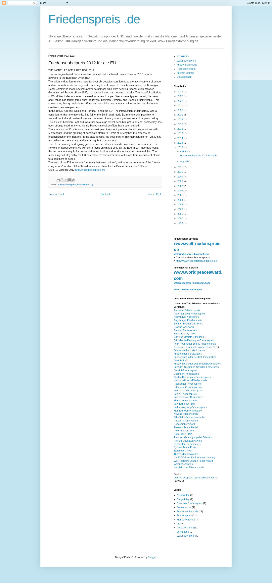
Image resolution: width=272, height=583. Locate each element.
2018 (180, 119)
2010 (180, 171)
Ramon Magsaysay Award (188, 440)
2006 (180, 190)
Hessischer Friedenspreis (188, 383)
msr (179, 523)
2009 (180, 176)
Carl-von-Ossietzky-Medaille (189, 337)
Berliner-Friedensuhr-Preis (188, 323)
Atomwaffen (183, 495)
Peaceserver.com (186, 69)
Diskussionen (184, 76)
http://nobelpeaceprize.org (90, 169)
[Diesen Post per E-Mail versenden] (58, 180)
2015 (180, 133)
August (184, 161)
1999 (180, 223)
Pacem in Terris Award (186, 420)
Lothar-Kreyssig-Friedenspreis (190, 407)
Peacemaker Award (184, 424)
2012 (180, 147)
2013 (180, 142)
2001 (180, 214)
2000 (180, 218)
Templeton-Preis (183, 450)
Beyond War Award (184, 327)
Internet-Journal (185, 73)
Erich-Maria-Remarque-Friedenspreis (194, 340)
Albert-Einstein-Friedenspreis (189, 313)
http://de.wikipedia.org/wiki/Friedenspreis (196, 477)
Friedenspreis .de (94, 19)
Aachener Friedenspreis (187, 310)
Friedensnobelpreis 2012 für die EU (199, 155)
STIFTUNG (183, 56)
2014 (180, 138)
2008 (180, 181)
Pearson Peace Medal (186, 427)
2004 (180, 200)
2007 (180, 186)
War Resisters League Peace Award (193, 461)
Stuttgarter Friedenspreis (187, 444)
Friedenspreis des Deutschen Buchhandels (197, 363)
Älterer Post (154, 194)
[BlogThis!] (62, 180)
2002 (180, 209)
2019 (180, 115)
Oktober (184, 151)
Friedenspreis (184, 515)
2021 (180, 105)
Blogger (152, 557)
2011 (180, 167)
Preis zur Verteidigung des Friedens (193, 437)
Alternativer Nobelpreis (186, 317)
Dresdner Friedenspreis (190, 503)
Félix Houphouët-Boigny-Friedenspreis (195, 343)
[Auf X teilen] (66, 180)
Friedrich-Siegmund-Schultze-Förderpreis (196, 367)
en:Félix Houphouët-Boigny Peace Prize (196, 347)
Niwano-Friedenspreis (186, 414)
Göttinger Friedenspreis (186, 373)
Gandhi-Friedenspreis (186, 370)
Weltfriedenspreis (186, 60)
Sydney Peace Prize (185, 447)
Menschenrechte (186, 519)
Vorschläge (183, 531)
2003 (180, 204)
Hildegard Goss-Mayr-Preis (188, 387)
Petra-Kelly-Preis (183, 434)
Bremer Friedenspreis (185, 330)
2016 (180, 128)
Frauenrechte (184, 507)
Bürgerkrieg (183, 499)
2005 (180, 195)
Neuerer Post (56, 194)
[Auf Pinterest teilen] (73, 180)
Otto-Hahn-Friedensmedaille (189, 417)
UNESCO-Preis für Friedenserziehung (194, 457)
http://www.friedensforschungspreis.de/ (196, 261)
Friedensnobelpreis (67, 184)
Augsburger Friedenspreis (188, 320)
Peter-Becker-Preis (184, 430)
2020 (180, 110)
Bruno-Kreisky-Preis (185, 333)
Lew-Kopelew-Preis (184, 404)
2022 (180, 101)
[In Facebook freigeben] (69, 180)
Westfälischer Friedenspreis (189, 467)
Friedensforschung (187, 64)
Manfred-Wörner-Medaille (188, 410)
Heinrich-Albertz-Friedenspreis (190, 380)
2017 (180, 124)
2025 (180, 91)
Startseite (106, 194)
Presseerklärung (85, 184)
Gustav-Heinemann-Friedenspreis (192, 377)
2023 (180, 96)
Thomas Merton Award (186, 454)
